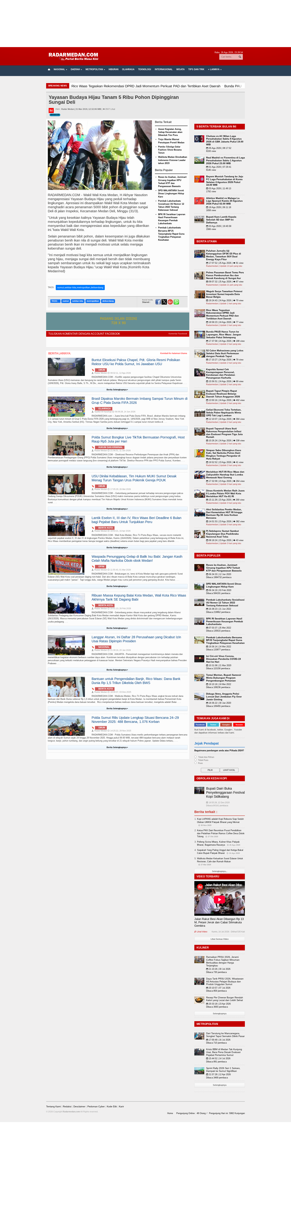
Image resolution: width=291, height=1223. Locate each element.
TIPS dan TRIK (196, 69)
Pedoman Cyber (96, 1106)
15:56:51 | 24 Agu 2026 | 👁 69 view (224, 381)
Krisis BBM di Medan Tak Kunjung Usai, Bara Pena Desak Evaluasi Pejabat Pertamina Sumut (224, 1052)
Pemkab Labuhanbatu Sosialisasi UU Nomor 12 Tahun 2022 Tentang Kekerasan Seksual (225, 602)
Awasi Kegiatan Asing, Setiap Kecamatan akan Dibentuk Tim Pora (170, 132)
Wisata (180, 69)
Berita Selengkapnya (117, 389)
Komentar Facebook (178, 333)
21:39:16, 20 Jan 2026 (119, 650)
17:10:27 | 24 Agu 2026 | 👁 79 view (224, 359)
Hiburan (113, 69)
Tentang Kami (53, 1106)
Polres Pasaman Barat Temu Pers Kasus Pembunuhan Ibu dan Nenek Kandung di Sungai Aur (225, 275)
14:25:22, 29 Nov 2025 (119, 731)
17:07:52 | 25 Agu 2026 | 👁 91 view (224, 263)
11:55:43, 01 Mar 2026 (119, 570)
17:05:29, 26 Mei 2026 (119, 489)
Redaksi (67, 1106)
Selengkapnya (220, 1013)
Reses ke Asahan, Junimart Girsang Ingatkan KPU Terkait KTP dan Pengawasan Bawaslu (224, 568)
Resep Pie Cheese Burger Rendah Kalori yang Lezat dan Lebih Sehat (224, 999)
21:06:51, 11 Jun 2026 (119, 450)
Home (170, 1113)
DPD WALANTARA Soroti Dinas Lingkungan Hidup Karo (171, 193)
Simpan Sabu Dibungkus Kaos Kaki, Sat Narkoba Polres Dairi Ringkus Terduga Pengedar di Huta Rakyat (223, 454)
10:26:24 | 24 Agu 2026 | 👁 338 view (225, 440)
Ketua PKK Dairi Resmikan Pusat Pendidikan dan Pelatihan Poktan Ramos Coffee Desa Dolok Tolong (221, 833)
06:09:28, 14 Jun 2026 (123, 412)
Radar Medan (99, 373)
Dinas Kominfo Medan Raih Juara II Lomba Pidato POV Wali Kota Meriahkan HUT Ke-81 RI (225, 493)
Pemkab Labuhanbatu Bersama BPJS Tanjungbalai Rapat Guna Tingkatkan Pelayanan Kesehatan (171, 233)
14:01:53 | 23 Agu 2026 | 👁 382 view (225, 521)
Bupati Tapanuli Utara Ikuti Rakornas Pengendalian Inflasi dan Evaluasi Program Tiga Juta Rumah (224, 432)
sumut (66, 301)
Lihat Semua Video (220, 939)
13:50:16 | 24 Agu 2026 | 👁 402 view (225, 400)
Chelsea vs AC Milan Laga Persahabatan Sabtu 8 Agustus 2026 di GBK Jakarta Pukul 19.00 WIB (224, 140)
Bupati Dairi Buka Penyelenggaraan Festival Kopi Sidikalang (225, 792)
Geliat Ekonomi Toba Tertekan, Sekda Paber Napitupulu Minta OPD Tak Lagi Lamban (223, 412)
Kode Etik (112, 1106)
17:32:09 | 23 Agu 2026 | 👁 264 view (225, 481)
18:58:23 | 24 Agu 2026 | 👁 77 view (224, 322)
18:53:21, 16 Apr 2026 (119, 531)
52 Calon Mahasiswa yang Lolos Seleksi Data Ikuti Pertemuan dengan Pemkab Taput (224, 353)
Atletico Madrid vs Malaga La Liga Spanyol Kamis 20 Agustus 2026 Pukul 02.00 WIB (224, 201)
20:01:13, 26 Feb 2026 (119, 608)
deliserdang (108, 301)
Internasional (164, 69)
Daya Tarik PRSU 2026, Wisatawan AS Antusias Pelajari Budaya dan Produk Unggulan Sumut (225, 981)
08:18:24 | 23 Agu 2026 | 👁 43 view (224, 540)
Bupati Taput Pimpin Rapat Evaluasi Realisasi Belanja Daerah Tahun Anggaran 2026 (223, 394)
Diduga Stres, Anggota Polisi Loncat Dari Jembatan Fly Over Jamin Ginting (224, 696)
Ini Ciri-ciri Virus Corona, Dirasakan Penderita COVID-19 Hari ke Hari (223, 659)
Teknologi (144, 69)
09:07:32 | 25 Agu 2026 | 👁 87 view (224, 281)
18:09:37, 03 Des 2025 (119, 692)
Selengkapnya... (219, 871)
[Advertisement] (145, 23)
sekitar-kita (77, 301)
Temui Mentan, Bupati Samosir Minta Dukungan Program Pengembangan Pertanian (223, 678)
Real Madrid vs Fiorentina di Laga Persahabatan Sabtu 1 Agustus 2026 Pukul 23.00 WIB (225, 160)
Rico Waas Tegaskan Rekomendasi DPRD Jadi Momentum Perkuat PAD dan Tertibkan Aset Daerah (222, 314)
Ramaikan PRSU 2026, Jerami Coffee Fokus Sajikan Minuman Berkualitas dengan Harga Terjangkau (222, 961)
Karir (121, 1106)
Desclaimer (79, 1106)
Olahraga (128, 69)
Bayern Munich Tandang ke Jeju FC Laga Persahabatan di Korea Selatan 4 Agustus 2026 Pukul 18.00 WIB (224, 180)
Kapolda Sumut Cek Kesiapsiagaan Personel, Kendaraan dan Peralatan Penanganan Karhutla (220, 373)
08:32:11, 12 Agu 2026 (119, 373)
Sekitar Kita (54, 115)
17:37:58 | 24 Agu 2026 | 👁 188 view (225, 341)
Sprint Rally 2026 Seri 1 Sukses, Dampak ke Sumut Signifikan (223, 1069)
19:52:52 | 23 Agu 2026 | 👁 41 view (224, 462)
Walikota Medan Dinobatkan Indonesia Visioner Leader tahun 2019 (172, 160)
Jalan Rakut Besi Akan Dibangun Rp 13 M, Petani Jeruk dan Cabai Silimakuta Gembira (219, 922)
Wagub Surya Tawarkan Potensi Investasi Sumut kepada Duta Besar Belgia (224, 294)
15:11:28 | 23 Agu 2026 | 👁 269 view (225, 499)
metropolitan (93, 301)
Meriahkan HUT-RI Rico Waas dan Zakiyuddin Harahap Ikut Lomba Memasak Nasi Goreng (225, 474)
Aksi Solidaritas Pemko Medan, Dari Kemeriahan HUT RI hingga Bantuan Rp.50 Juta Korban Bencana (224, 513)
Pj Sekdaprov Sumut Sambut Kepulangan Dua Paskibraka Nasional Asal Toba (222, 534)
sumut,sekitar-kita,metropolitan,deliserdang (80, 287)
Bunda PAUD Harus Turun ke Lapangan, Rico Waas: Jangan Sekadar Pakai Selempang (223, 334)
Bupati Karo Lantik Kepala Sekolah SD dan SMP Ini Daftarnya (221, 219)
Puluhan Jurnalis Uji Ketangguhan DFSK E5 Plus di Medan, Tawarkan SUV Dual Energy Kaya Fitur (223, 255)
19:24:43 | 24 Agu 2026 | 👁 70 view (224, 300)
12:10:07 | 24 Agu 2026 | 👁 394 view (225, 419)
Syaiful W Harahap (102, 412)
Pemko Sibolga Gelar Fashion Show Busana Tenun (170, 149)
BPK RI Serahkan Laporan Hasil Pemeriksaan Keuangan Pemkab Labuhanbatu (224, 621)
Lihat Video (200, 932)
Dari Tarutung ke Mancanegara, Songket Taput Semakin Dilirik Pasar (225, 1034)
